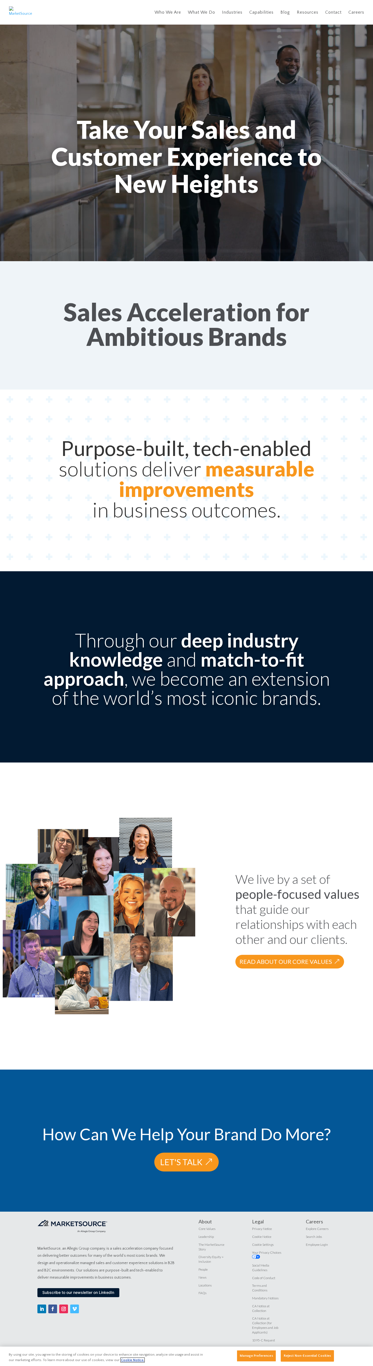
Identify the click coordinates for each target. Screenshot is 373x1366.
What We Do (201, 12)
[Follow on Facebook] (52, 1309)
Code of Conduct (263, 1278)
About (205, 1221)
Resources (307, 12)
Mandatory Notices (265, 1298)
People (203, 1269)
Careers (356, 12)
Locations (205, 1285)
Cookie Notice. (132, 1360)
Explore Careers (317, 1229)
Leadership (206, 1237)
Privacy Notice (262, 1229)
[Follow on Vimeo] (74, 1309)
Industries (232, 12)
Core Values (207, 1229)
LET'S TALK (181, 1162)
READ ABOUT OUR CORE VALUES (285, 961)
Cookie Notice (261, 1237)
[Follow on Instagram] (63, 1309)
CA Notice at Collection (261, 1308)
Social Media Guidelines (260, 1267)
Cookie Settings (263, 1245)
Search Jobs (314, 1237)
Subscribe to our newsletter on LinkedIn (78, 1292)
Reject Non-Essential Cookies (307, 1356)
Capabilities (261, 12)
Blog (285, 12)
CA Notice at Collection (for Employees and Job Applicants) (265, 1325)
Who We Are (168, 12)
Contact (333, 12)
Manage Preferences (256, 1356)
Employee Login (317, 1245)
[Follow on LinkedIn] (41, 1309)
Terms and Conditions (259, 1287)
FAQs (202, 1293)
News (202, 1277)
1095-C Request (263, 1340)
